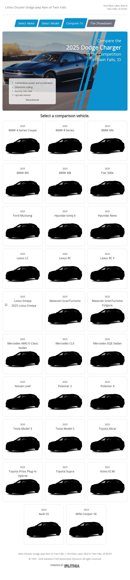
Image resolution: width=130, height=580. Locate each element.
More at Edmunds (32, 99)
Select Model (50, 23)
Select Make (26, 23)
